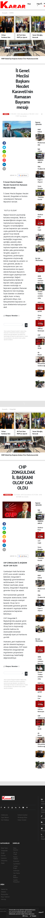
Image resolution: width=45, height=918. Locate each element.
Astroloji (3, 899)
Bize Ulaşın (43, 838)
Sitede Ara (4, 889)
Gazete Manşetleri (16, 881)
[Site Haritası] (24, 807)
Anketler (3, 892)
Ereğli (3, 853)
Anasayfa (5, 13)
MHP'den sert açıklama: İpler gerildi (41, 306)
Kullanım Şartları (23, 815)
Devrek (3, 855)
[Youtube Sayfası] (13, 807)
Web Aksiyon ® (39, 912)
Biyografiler (4, 894)
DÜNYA (12, 13)
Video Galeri (43, 811)
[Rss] (20, 807)
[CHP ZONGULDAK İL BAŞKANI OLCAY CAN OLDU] (17, 510)
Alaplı (2, 863)
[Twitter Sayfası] (5, 807)
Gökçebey (4, 860)
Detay (26, 916)
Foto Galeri (43, 803)
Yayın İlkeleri (5, 817)
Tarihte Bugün (15, 867)
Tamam (33, 916)
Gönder (27, 325)
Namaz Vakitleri (15, 858)
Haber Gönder (22, 820)
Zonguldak (13, 409)
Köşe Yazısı (4, 848)
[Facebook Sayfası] (2, 807)
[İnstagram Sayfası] (9, 807)
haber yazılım (4, 916)
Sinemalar (16, 871)
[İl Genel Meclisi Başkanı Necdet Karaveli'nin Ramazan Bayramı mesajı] (17, 129)
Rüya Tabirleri (5, 897)
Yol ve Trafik (15, 853)
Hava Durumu (15, 849)
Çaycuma (3, 858)
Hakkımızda (4, 815)
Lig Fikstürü (16, 864)
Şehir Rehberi (15, 876)
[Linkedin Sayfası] (16, 807)
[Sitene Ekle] (27, 807)
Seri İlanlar (16, 873)
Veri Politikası (5, 820)
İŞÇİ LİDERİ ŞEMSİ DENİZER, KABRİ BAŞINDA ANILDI (41, 155)
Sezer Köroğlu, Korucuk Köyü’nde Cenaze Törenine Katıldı (41, 192)
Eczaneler (16, 861)
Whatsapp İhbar (22, 817)
